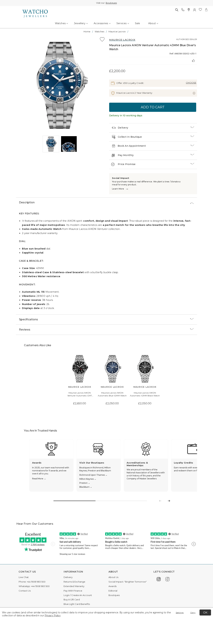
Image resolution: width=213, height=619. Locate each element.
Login (67, 595)
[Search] (176, 10)
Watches (60, 23)
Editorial (112, 590)
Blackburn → (85, 487)
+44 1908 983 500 (36, 581)
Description (27, 202)
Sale (137, 23)
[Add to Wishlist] (102, 40)
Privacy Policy (53, 615)
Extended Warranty (74, 586)
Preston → (84, 483)
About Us (113, 577)
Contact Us (25, 590)
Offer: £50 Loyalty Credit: (130, 83)
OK (205, 612)
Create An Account (81, 595)
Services (121, 23)
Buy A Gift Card (72, 599)
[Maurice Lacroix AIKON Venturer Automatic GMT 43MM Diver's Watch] (80, 369)
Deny (193, 612)
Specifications (28, 319)
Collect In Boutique (130, 136)
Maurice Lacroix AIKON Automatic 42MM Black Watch (145, 394)
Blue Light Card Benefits (77, 604)
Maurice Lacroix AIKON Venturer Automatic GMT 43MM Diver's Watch (79, 394)
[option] (60, 86)
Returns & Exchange (74, 581)
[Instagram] (159, 578)
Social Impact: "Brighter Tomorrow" (127, 581)
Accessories (101, 23)
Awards (112, 586)
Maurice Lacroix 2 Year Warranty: (134, 93)
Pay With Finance (73, 590)
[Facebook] (167, 578)
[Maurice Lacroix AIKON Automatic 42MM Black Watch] (145, 369)
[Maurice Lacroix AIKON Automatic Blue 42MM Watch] (112, 369)
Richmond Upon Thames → (93, 475)
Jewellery (79, 23)
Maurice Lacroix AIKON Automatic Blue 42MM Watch (112, 394)
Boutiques (111, 3)
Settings (180, 612)
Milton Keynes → (87, 479)
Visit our (106, 3)
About (152, 23)
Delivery (123, 127)
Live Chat (24, 577)
